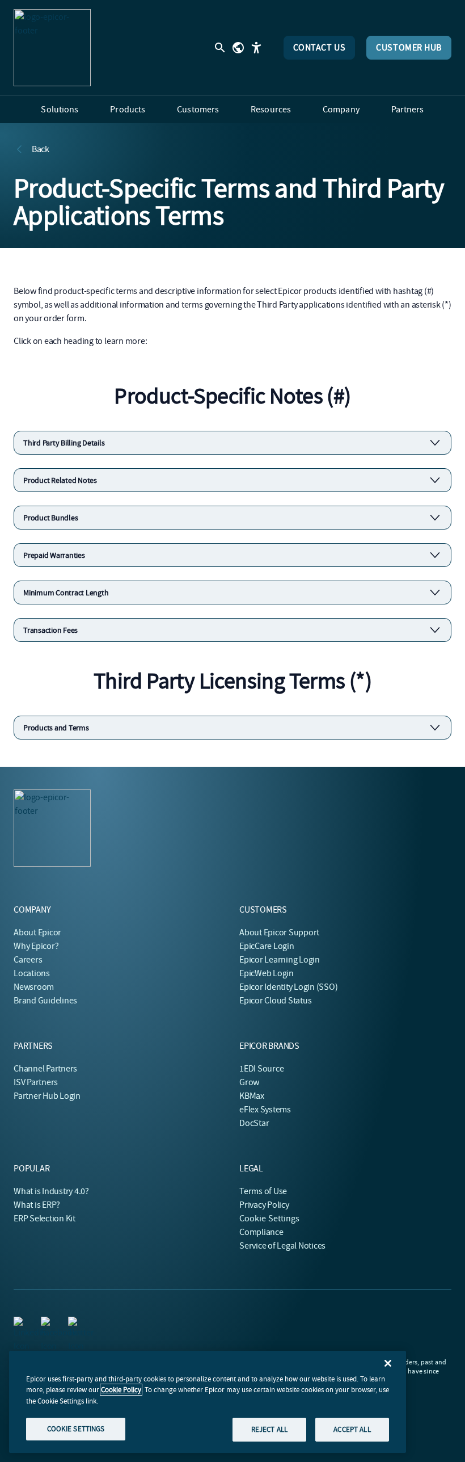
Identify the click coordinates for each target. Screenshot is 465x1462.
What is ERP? (37, 1205)
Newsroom (34, 987)
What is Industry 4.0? (51, 1191)
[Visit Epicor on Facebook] (47, 1323)
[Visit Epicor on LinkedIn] (20, 1323)
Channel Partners (45, 1068)
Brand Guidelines (45, 1000)
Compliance (261, 1232)
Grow (249, 1082)
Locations (32, 973)
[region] (207, 1402)
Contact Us (319, 47)
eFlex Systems (265, 1109)
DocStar (254, 1123)
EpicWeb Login (266, 973)
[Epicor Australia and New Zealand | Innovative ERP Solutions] (52, 47)
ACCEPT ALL (351, 1429)
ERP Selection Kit (44, 1218)
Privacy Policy (264, 1205)
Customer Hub (409, 47)
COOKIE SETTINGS (76, 1429)
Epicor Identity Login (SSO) (288, 987)
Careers (28, 959)
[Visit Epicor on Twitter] (75, 1323)
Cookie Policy (121, 1389)
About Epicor (37, 932)
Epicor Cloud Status (275, 1000)
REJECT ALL (269, 1429)
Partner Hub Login (47, 1096)
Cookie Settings (269, 1218)
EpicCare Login (266, 946)
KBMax (251, 1096)
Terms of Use (263, 1191)
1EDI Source (261, 1068)
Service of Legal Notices (282, 1245)
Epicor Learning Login (279, 959)
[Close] (387, 1363)
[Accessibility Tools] (256, 47)
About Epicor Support (279, 932)
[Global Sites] (238, 47)
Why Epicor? (36, 946)
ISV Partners (36, 1082)
